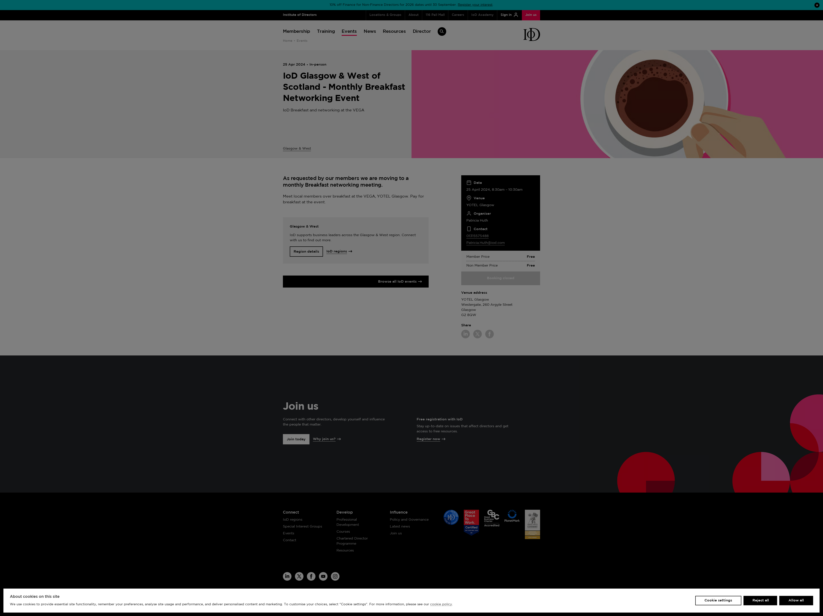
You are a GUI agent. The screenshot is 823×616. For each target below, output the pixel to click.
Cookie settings (718, 600)
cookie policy (441, 604)
